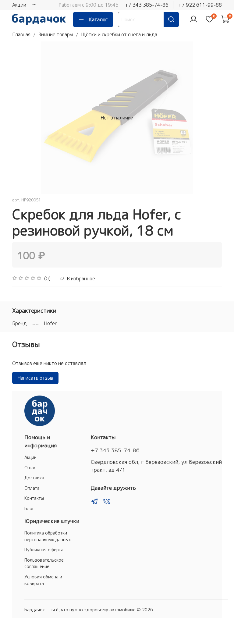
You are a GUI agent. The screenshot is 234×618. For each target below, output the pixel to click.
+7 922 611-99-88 (200, 5)
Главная (21, 34)
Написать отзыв (35, 378)
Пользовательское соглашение (44, 563)
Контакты (34, 498)
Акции (19, 5)
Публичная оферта (43, 550)
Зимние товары (55, 34)
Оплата (32, 488)
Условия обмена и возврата (43, 580)
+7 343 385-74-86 (146, 5)
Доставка (34, 478)
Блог (29, 509)
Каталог (98, 19)
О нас (30, 468)
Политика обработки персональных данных (47, 536)
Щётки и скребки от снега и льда (119, 34)
